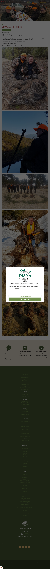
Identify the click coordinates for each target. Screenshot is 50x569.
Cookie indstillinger (13, 292)
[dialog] (25, 284)
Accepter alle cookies (25, 299)
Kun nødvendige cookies (25, 296)
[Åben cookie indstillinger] (1, 567)
